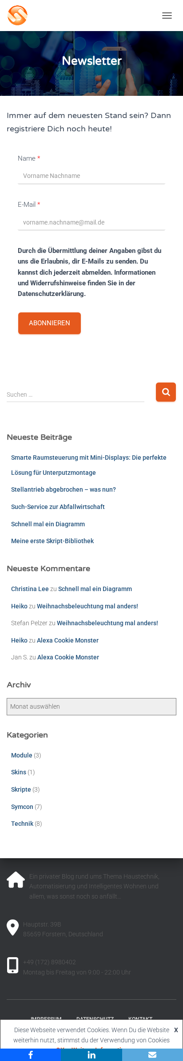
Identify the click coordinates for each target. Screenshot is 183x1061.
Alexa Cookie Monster (68, 640)
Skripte (21, 789)
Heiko (19, 606)
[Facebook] (30, 1055)
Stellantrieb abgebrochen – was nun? (63, 489)
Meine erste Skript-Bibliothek (52, 540)
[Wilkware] (57, 15)
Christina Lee (30, 588)
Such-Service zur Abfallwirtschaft (58, 506)
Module (21, 755)
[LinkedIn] (91, 1055)
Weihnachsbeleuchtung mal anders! (87, 606)
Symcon (22, 806)
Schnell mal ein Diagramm (48, 524)
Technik (22, 823)
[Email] (152, 1055)
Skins (18, 772)
